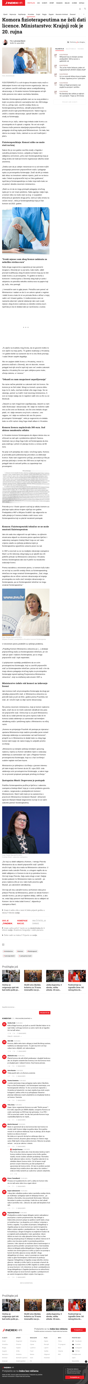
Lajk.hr (46, 1348)
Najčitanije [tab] (71, 49)
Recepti (46, 1344)
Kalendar (47, 1357)
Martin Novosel (13, 1124)
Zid (38, 3)
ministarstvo (8, 951)
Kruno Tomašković (14, 1178)
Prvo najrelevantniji (22, 1018)
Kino (59, 1348)
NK (4, 1214)
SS (4, 1024)
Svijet (38, 14)
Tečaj (60, 1341)
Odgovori (47, 1354)
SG (4, 1082)
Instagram (78, 1348)
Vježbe (46, 1351)
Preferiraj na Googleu (77, 42)
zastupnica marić (25, 956)
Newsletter (75, 1361)
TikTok (77, 1351)
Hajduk (18, 1348)
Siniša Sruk (11, 1023)
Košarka (18, 1354)
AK (4, 1072)
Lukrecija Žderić (19, 41)
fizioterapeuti (32, 951)
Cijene (74, 3)
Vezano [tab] (81, 49)
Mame (32, 1354)
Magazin (33, 1338)
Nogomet (19, 1341)
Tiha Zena (11, 1105)
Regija (44, 14)
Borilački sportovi (21, 1357)
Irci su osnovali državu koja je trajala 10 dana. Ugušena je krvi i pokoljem (73, 76)
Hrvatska (31, 14)
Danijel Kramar (17, 1149)
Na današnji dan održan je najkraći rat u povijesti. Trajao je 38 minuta (72, 94)
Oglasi (67, 3)
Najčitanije (22, 14)
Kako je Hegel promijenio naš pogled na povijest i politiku (70, 85)
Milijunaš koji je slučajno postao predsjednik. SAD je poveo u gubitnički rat (71, 58)
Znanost (72, 14)
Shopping (33, 1341)
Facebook (78, 1341)
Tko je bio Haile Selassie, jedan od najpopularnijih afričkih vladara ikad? (73, 68)
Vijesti (44, 3)
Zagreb (51, 14)
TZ (4, 1106)
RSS (59, 1354)
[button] (5, 975)
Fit (31, 1361)
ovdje (10, 930)
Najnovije (13, 14)
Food (31, 1351)
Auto (31, 1357)
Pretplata (31, 3)
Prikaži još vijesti (69, 102)
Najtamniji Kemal (13, 1212)
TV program (62, 1344)
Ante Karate (12, 1070)
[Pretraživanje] (84, 9)
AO (4, 1057)
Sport (52, 3)
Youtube (78, 1344)
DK (10, 1149)
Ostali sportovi (20, 1361)
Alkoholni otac (12, 1056)
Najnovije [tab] (59, 49)
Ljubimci (33, 1348)
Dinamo (18, 1344)
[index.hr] (13, 3)
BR (4, 1192)
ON (4, 1042)
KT (4, 1180)
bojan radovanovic (14, 1191)
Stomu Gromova (13, 1080)
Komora (20, 951)
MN (4, 1125)
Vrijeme (60, 1351)
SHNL (18, 1351)
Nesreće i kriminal (62, 14)
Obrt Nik (10, 1041)
